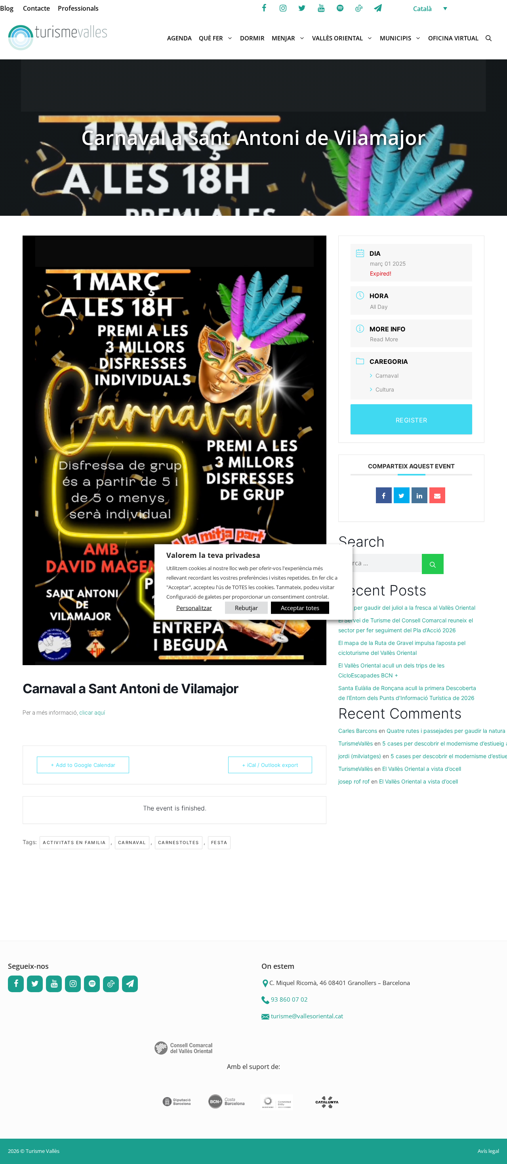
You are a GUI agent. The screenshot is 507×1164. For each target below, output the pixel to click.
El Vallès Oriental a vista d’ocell (421, 768)
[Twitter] (302, 8)
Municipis (395, 38)
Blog (6, 8)
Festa (219, 842)
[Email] (437, 495)
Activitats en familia (74, 842)
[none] (458, 8)
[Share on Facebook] (384, 495)
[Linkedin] (419, 495)
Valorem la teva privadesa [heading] (213, 555)
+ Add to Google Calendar (83, 765)
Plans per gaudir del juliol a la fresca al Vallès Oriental (406, 607)
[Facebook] (264, 8)
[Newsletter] (378, 8)
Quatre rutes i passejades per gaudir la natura (446, 730)
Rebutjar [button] (246, 607)
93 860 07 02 (289, 999)
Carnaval (386, 375)
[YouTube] (321, 8)
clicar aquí (92, 712)
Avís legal (488, 1150)
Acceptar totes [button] (300, 607)
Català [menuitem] (422, 8)
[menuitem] (458, 8)
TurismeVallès (355, 743)
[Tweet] (402, 495)
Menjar (283, 38)
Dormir (252, 38)
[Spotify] (340, 8)
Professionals (78, 8)
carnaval (132, 842)
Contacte (36, 8)
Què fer (211, 38)
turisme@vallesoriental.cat (307, 1016)
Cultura (384, 389)
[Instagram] (283, 8)
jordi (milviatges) (359, 756)
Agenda (179, 38)
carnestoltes (178, 842)
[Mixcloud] (359, 9)
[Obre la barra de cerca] (488, 38)
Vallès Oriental (337, 38)
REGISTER (411, 420)
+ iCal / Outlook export (270, 765)
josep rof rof (354, 781)
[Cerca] (433, 564)
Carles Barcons (357, 730)
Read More (384, 339)
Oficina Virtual (453, 38)
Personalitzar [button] (194, 607)
